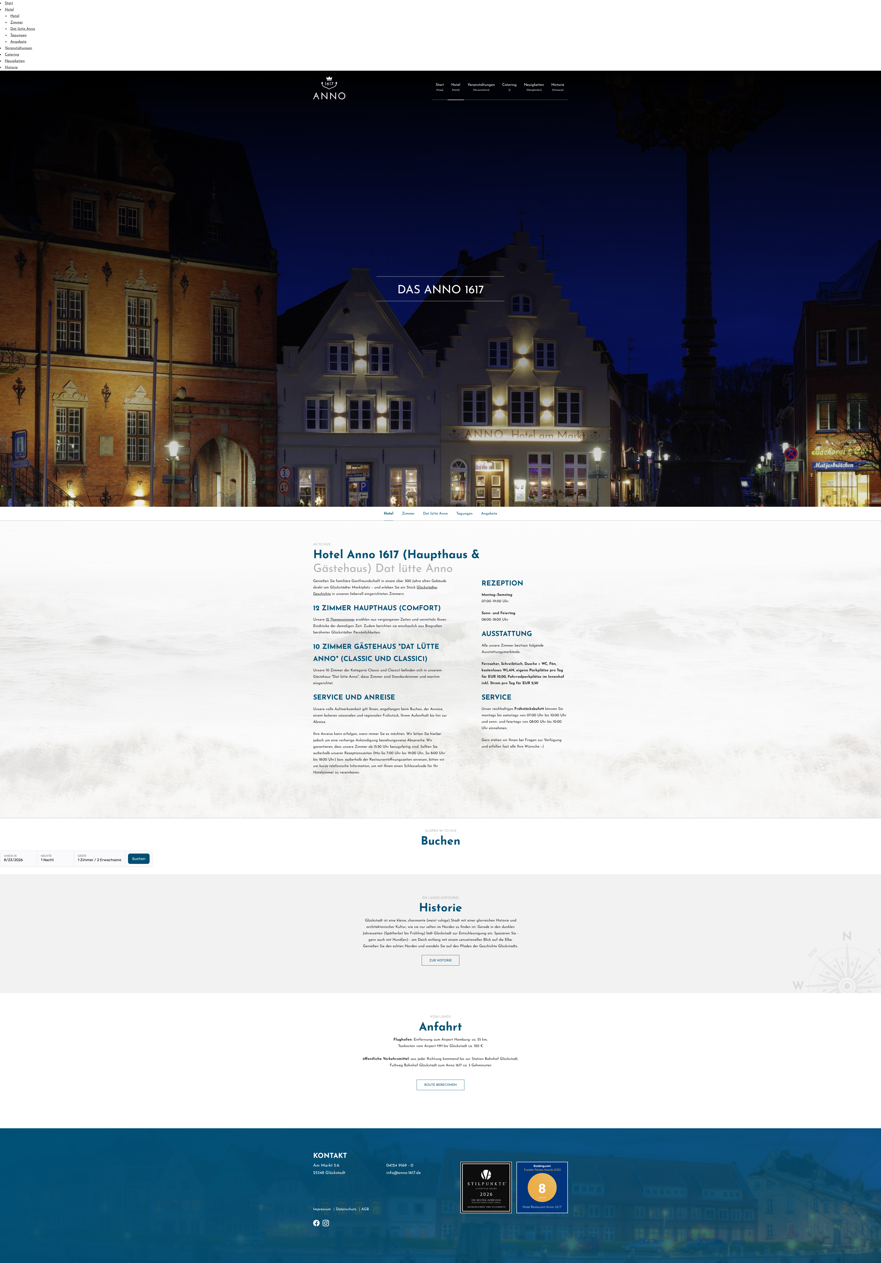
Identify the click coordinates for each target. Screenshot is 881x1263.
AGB (365, 1209)
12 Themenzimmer (340, 620)
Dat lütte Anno (22, 29)
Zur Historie (440, 960)
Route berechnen (440, 1085)
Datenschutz (346, 1209)
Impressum (322, 1209)
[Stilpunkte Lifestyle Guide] (486, 1187)
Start (9, 3)
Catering (12, 54)
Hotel (9, 9)
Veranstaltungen (18, 48)
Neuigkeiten (15, 61)
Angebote (18, 42)
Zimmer (16, 22)
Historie (11, 67)
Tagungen (18, 35)
